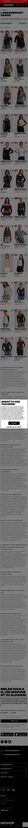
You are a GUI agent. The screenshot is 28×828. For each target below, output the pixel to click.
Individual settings (14, 427)
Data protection (19, 419)
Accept (14, 423)
